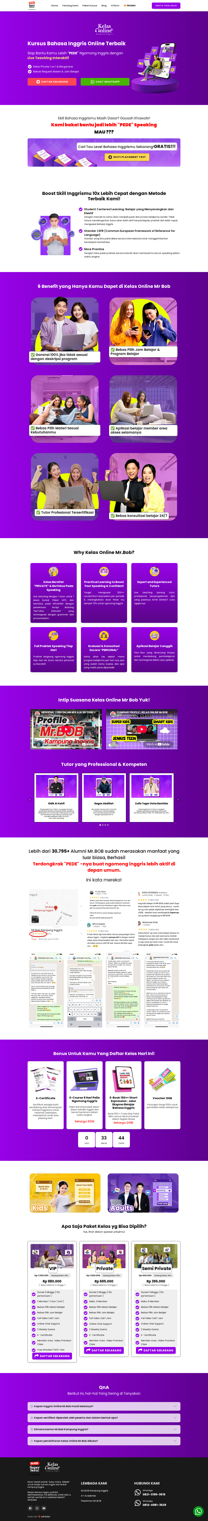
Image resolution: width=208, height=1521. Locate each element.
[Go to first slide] (176, 919)
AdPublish (45, 1516)
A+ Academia (88, 1495)
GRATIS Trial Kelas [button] (166, 5)
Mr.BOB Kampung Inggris (94, 1490)
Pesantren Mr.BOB (91, 1500)
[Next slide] (176, 990)
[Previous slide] (83, 919)
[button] (52, 82)
